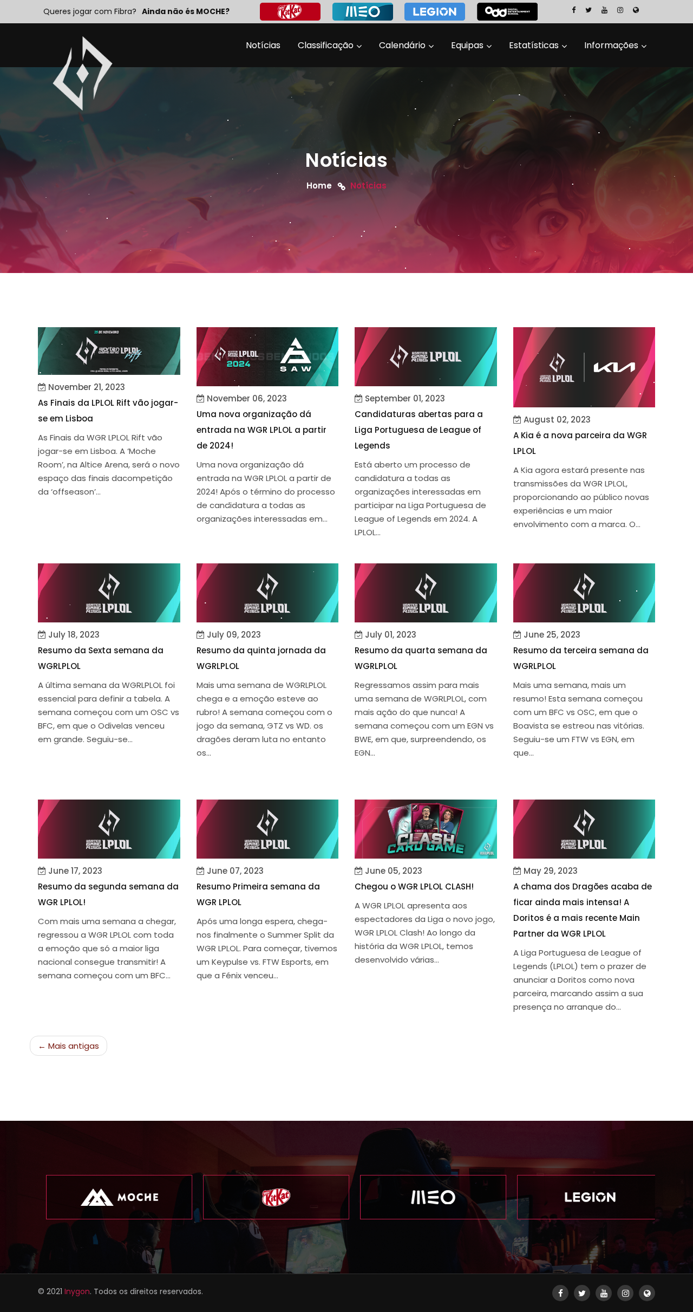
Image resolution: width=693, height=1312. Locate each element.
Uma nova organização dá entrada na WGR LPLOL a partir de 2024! (261, 429)
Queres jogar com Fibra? (89, 11)
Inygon (77, 1291)
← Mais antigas (68, 1045)
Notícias (263, 45)
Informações (611, 45)
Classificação (326, 45)
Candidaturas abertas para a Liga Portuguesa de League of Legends (419, 429)
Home (319, 185)
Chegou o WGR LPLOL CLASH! (414, 886)
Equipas (467, 45)
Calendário (402, 45)
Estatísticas (534, 45)
